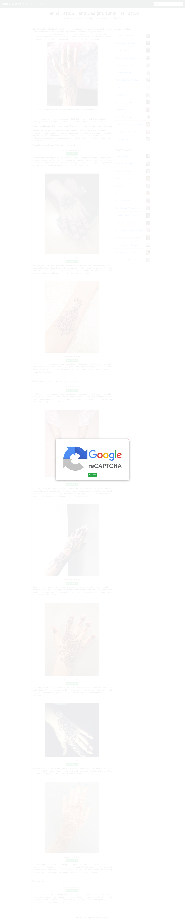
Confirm (92, 475)
